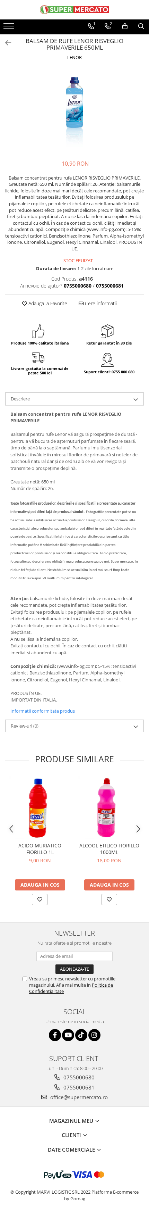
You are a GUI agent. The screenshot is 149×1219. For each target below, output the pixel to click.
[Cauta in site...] (141, 26)
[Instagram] (94, 1035)
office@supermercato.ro (78, 1097)
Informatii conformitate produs (42, 711)
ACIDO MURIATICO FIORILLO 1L (39, 848)
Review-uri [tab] (24, 726)
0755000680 (78, 1077)
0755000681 (78, 1087)
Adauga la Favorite (47, 303)
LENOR (74, 57)
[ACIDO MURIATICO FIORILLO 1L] (40, 807)
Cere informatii (100, 303)
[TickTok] (81, 1035)
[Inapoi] (5, 43)
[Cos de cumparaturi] (124, 26)
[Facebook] (55, 1035)
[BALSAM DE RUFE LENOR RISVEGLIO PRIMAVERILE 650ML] (74, 111)
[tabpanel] (74, 111)
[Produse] (9, 28)
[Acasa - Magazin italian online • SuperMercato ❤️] (74, 9)
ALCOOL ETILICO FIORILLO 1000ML (109, 848)
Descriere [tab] (20, 399)
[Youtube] (68, 1035)
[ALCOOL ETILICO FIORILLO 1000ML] (109, 807)
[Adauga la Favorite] (40, 899)
